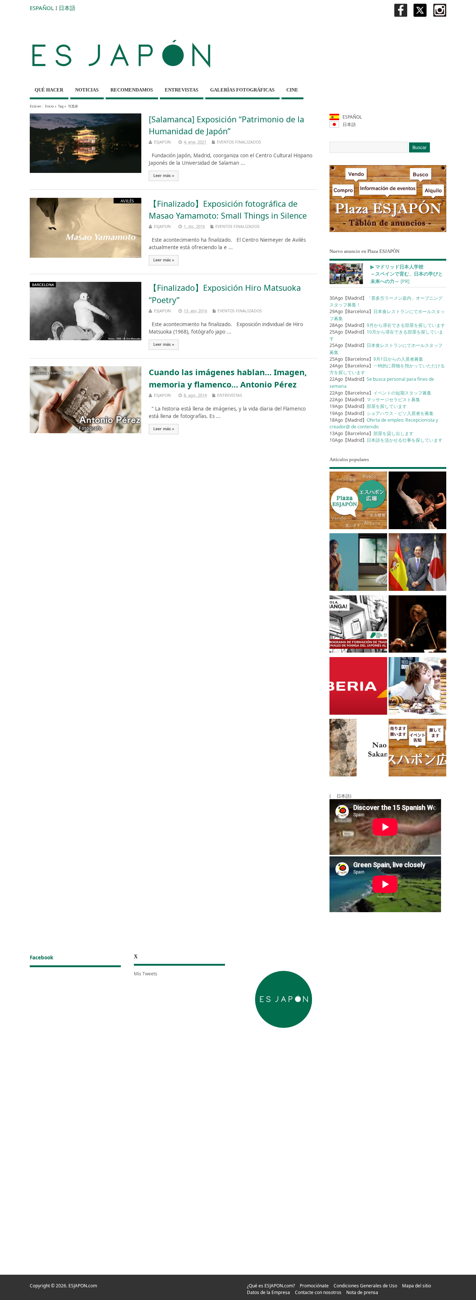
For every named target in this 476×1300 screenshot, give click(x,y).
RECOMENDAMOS (131, 90)
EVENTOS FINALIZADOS (239, 142)
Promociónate (314, 1286)
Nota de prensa (362, 1292)
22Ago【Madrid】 (374, 399)
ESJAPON (162, 142)
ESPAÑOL (42, 8)
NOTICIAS (87, 90)
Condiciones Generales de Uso (365, 1286)
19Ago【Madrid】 (368, 406)
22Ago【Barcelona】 (380, 393)
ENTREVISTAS (181, 90)
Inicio (49, 106)
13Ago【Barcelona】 (371, 433)
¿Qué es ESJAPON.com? (271, 1286)
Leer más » (163, 175)
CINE (292, 90)
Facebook (41, 957)
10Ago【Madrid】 (386, 440)
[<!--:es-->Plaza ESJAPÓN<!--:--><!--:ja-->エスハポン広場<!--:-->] (358, 502)
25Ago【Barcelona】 (376, 359)
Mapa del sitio (416, 1286)
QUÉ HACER (49, 90)
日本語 (67, 8)
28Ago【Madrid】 (387, 325)
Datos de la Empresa (268, 1292)
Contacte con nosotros (318, 1292)
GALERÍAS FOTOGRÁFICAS (242, 90)
